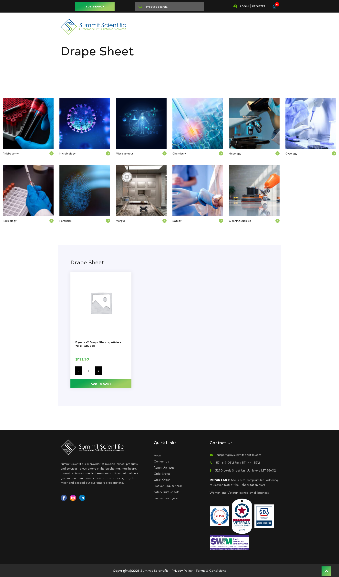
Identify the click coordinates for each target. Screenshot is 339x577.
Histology (235, 153)
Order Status (162, 473)
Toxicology (9, 220)
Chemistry (179, 153)
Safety (176, 220)
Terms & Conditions (211, 570)
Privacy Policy (182, 570)
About (158, 455)
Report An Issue (164, 467)
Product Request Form (168, 485)
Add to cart (101, 383)
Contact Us (161, 461)
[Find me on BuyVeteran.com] (242, 515)
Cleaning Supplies (240, 220)
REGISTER (259, 6)
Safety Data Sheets (166, 491)
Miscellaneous (125, 153)
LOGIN (244, 6)
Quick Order (162, 479)
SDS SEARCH (95, 6)
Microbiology (67, 153)
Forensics (65, 220)
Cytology (291, 153)
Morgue (121, 220)
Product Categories (166, 498)
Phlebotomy (11, 153)
